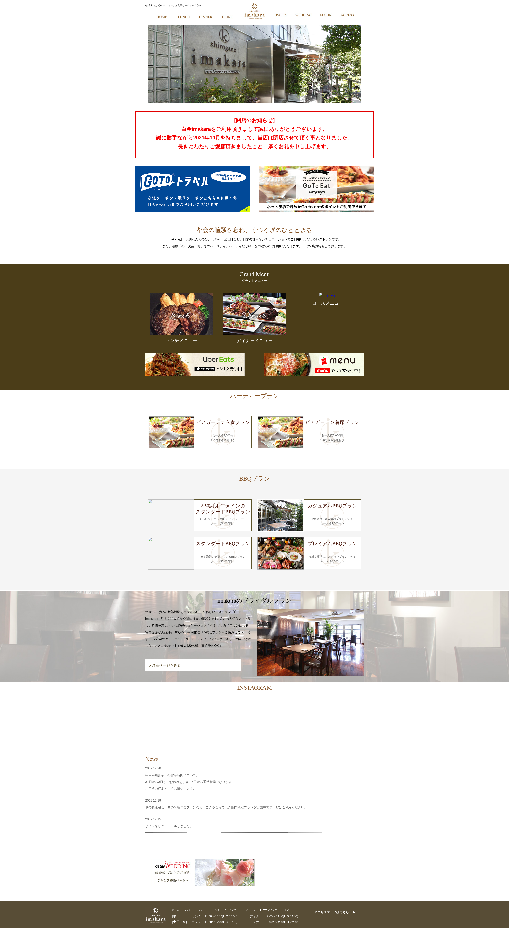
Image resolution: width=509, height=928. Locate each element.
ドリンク (215, 910)
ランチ (187, 910)
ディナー (200, 910)
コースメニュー (232, 910)
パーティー (252, 910)
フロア (285, 910)
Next (504, 64)
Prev (5, 64)
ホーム (175, 910)
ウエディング (270, 910)
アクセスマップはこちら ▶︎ (334, 912)
